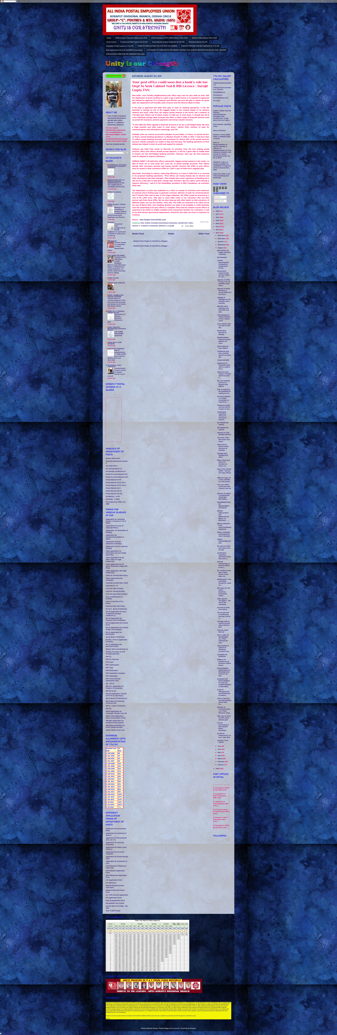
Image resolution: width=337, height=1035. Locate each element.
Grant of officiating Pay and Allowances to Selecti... (223, 692)
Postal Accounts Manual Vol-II (117, 477)
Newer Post (138, 233)
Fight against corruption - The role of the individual (224, 601)
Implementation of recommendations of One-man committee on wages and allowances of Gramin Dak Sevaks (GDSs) (117, 302)
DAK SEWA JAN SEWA (116, 255)
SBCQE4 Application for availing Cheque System (115, 721)
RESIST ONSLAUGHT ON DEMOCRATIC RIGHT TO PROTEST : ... (223, 515)
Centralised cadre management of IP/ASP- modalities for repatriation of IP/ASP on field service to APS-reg (117, 230)
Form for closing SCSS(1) (115, 591)
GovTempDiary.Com (220, 98)
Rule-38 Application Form (115, 900)
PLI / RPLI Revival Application (117, 895)
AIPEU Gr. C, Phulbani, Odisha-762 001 (116, 312)
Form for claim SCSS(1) (114, 588)
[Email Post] (182, 226)
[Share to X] (189, 226)
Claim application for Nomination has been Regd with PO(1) (116, 553)
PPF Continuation (112, 665)
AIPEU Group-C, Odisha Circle (116, 205)
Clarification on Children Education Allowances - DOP (116, 318)
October (221, 242)
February (221, 762)
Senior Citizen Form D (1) (115, 730)
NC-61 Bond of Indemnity (115, 637)
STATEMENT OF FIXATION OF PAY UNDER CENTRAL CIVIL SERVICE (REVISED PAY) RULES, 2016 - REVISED (186, 50)
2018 (218, 211)
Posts (218, 197)
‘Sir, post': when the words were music (223, 439)
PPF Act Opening (112, 659)
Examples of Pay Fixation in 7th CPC (120, 46)
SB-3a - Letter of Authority (115, 706)
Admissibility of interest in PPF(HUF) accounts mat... (223, 648)
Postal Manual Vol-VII (114, 491)
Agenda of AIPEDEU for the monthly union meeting (224, 300)
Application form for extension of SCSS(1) (114, 543)
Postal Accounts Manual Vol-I (117, 474)
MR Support (112, 241)
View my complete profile (115, 144)
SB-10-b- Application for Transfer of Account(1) (115, 687)
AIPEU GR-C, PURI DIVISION (115, 343)
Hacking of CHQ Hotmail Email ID (224, 434)
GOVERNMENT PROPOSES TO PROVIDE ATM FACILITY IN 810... (223, 672)
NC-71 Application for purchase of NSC (114, 645)
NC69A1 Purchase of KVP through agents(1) (115, 653)
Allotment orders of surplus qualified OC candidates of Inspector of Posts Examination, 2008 (222, 166)
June (220, 749)
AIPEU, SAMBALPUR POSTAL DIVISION (115, 295)
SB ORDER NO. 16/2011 (223, 424)
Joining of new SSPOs (222, 741)
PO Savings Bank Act (114, 469)
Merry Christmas (219, 130)
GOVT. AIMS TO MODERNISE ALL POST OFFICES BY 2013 (223, 639)
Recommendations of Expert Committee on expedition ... (223, 399)
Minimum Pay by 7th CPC (198, 42)
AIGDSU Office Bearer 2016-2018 (204, 38)
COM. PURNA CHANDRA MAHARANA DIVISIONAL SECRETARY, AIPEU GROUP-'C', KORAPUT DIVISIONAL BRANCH (117, 120)
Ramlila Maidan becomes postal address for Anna (223, 340)
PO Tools (216, 101)
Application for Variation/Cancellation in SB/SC (115, 537)
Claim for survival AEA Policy (117, 575)
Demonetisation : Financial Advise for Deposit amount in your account (117, 372)
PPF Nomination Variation (115, 673)
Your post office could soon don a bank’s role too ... (224, 487)
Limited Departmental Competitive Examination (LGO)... (223, 264)
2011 (218, 233)
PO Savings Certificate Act (116, 471)
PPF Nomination (112, 670)
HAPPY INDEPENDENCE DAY (224, 541)
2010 (218, 768)
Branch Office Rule (113, 458)
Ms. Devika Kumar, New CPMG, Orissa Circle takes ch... (224, 573)
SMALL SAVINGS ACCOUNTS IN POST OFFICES (223, 534)
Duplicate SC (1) (112, 586)
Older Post (203, 233)
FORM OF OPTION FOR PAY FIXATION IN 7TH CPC (200, 46)
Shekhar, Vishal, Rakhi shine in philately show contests (222, 136)
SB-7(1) (108, 708)
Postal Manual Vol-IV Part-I (116, 482)
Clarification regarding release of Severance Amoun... (221, 416)
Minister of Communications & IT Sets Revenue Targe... (224, 710)
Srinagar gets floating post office (222, 455)
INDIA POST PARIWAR (116, 349)
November (222, 238)
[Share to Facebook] (191, 226)
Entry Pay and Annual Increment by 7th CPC (168, 42)
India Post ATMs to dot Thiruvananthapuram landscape (221, 176)
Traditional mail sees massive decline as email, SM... (224, 354)
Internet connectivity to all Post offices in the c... (223, 564)
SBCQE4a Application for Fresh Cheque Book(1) (115, 726)
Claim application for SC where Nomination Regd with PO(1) (116, 566)
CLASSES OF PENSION (222, 655)
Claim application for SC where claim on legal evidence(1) (115, 559)
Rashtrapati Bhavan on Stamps (222, 332)
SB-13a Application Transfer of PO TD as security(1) (116, 695)
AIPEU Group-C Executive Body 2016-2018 (131, 38)
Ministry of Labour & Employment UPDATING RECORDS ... (224, 496)
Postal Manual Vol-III (113, 480)
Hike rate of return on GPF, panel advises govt (224, 718)
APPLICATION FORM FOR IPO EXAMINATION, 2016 (125, 54)
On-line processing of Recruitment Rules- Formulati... (223, 726)
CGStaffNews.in (219, 92)
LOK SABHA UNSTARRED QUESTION (118, 333)
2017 (218, 214)
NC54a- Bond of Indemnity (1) (117, 649)
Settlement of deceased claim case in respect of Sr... (223, 366)
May (219, 752)
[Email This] (186, 226)
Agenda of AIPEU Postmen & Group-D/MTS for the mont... (224, 291)
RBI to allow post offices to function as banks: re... (223, 463)
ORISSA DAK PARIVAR (116, 283)
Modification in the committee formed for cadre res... (224, 582)
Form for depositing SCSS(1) (116, 594)
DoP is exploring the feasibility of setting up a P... (224, 391)
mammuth (176, 1028)
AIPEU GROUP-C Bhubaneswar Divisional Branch (117, 328)
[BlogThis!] (187, 226)
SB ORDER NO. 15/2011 (223, 429)
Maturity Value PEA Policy (115, 606)
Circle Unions (111, 42)
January (221, 765)
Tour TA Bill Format (113, 911)
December (222, 235)
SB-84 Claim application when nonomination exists (116, 717)
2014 (218, 223)
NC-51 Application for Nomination (114, 633)
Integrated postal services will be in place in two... (224, 407)
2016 (218, 217)
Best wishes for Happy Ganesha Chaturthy (223, 252)
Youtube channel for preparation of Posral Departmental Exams (117, 246)
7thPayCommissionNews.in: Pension (222, 88)
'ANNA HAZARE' (223, 360)
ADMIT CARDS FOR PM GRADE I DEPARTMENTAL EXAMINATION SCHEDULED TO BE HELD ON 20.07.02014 (222, 115)
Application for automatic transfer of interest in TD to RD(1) (116, 521)
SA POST (111, 222)
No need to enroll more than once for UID (223, 548)
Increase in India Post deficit (223, 608)
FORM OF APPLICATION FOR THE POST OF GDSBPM (157, 46)
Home (109, 38)
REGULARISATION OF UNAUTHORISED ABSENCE (224, 526)
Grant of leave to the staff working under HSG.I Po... (224, 701)
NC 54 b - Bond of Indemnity (116, 609)
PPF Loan (109, 668)
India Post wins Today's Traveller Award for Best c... (224, 375)
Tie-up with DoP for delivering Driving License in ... (223, 615)
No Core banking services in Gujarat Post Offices (223, 383)
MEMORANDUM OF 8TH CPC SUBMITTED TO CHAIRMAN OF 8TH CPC (116, 185)
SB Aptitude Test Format (115, 903)
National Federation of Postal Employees (116, 180)
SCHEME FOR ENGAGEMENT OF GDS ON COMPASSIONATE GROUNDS (224, 682)
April (220, 755)
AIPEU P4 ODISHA (114, 192)
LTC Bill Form (111, 883)
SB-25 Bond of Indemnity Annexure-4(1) (115, 702)
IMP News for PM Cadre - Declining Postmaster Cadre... (223, 592)
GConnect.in (218, 95)
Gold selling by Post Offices (223, 347)
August (221, 248)
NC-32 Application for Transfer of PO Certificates (116, 619)
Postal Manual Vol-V (113, 488)
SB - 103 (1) (110, 683)
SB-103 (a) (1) (111, 691)
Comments (220, 201)
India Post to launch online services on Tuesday (223, 447)
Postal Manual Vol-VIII (114, 494)
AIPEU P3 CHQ (113, 278)
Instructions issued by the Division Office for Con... (223, 274)
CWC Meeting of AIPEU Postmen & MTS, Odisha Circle (223, 318)
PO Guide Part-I (111, 466)
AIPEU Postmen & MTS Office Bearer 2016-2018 (169, 38)
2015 (218, 220)
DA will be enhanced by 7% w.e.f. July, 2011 (224, 735)
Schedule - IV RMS (113, 499)
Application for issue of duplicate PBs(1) (114, 527)
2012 (218, 230)
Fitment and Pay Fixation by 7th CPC (134, 42)
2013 (218, 226)
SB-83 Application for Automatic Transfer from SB (116, 712)
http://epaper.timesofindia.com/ (153, 220)
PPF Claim (110, 662)
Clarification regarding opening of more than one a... (224, 556)
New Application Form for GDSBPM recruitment (124, 50)
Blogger (193, 1028)
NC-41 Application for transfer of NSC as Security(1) (117, 628)
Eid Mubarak (222, 257)
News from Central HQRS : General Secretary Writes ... (224, 472)
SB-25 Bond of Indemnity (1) (116, 698)
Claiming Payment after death (117, 583)
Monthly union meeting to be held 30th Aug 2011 (223, 309)
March (220, 758)
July (219, 746)
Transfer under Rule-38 (222, 631)
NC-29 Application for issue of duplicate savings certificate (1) (116, 613)
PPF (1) (108, 656)
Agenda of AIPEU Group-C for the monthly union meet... (223, 282)
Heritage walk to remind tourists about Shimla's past (223, 624)
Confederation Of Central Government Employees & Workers (117, 166)
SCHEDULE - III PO (113, 496)
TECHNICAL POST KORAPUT (114, 366)
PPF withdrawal (111, 676)
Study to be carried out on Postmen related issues (224, 662)
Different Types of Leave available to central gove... (224, 479)
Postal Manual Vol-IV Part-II (116, 485)
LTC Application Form (114, 880)
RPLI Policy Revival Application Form (113, 680)
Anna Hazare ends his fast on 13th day (224, 325)
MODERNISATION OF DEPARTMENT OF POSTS (224, 505)
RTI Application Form (114, 898)
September (222, 245)
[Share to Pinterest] (192, 226)
